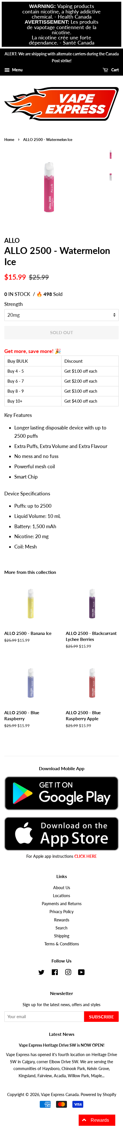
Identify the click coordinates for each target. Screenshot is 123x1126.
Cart (114, 69)
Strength (13, 304)
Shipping (61, 935)
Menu (17, 69)
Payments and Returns (62, 903)
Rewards (61, 919)
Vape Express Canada (60, 1094)
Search (61, 927)
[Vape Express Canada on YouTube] (81, 973)
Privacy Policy (61, 911)
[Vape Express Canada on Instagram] (68, 973)
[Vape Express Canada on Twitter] (41, 973)
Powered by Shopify (98, 1094)
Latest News (61, 1034)
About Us (61, 887)
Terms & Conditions (61, 943)
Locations (61, 895)
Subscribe (101, 1016)
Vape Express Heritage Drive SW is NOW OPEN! (61, 1045)
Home (9, 139)
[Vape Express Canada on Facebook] (54, 973)
